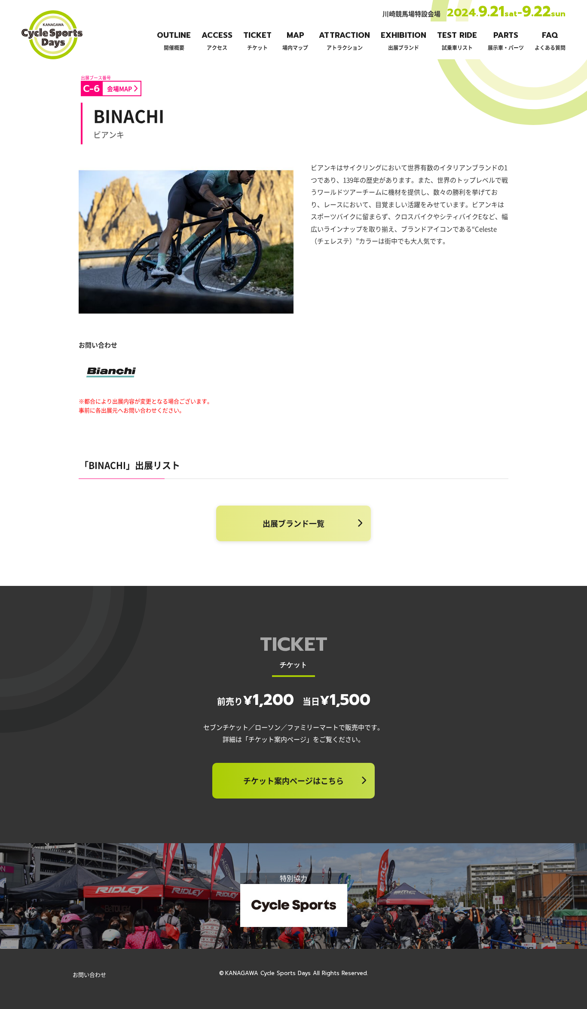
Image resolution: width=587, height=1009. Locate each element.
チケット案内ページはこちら (293, 780)
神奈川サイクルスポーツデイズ (51, 58)
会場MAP (119, 88)
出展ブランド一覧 (293, 523)
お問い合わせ (89, 974)
